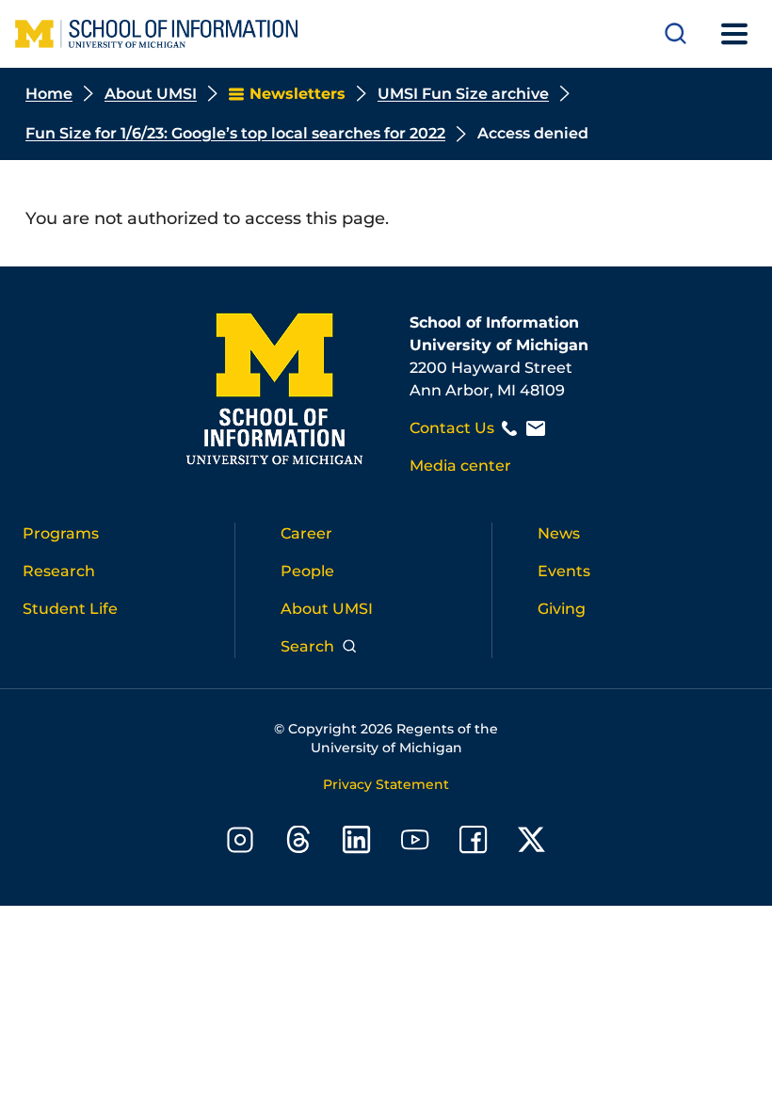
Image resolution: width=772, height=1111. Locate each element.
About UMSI (151, 94)
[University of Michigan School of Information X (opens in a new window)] (532, 843)
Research (59, 571)
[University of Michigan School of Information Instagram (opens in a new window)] (240, 843)
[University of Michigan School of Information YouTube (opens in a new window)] (415, 843)
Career (306, 533)
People (307, 571)
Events (564, 571)
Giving (562, 609)
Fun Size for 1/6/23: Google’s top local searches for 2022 (235, 133)
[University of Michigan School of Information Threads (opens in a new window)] (298, 843)
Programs (61, 533)
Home (48, 94)
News (559, 533)
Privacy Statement (386, 784)
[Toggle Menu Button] (734, 34)
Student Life (70, 609)
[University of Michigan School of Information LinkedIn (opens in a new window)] (357, 843)
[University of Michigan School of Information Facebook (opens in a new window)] (473, 843)
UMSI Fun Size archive (463, 94)
